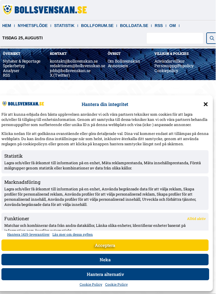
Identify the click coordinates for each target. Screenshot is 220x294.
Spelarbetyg (13, 65)
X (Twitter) (60, 75)
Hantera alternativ (105, 274)
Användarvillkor (169, 61)
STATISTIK (64, 25)
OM (172, 25)
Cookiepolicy (166, 70)
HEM (6, 25)
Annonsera (118, 65)
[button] (206, 104)
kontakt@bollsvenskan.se (74, 61)
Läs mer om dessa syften (72, 234)
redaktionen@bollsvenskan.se (77, 65)
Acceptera (105, 245)
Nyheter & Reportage (21, 61)
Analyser (11, 70)
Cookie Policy (91, 284)
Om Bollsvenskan (124, 61)
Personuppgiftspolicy (173, 65)
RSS (159, 25)
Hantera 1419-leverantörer (28, 234)
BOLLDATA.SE (134, 25)
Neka (105, 259)
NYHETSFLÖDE (33, 25)
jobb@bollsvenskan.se (70, 70)
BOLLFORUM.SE (97, 25)
